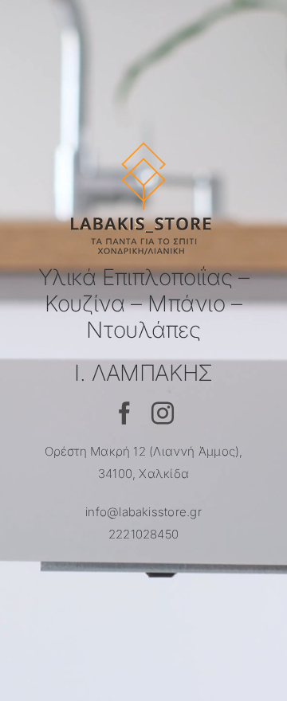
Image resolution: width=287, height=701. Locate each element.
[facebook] (124, 413)
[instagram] (162, 413)
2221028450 (143, 534)
